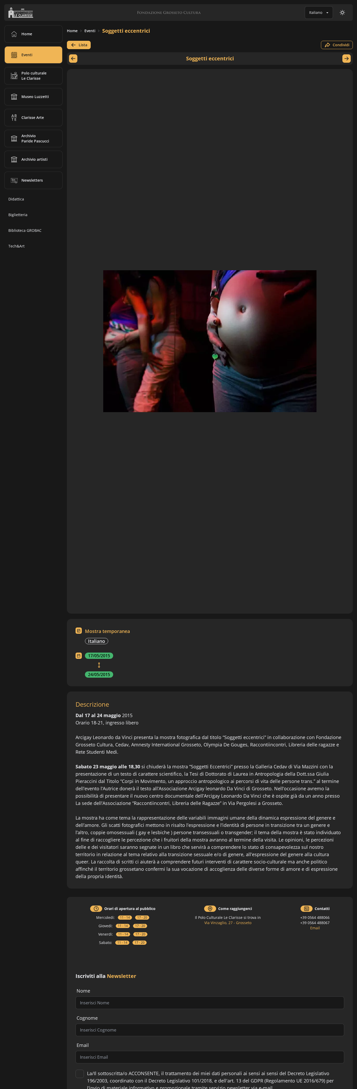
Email (315, 927)
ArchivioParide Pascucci (35, 138)
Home (72, 30)
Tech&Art (16, 246)
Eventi (89, 30)
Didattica (16, 199)
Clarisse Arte (32, 117)
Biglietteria (17, 214)
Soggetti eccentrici (126, 30)
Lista (83, 44)
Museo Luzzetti (35, 96)
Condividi (341, 44)
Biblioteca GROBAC (25, 230)
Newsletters (32, 180)
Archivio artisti (34, 159)
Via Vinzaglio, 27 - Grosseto (227, 922)
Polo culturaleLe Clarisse (34, 76)
